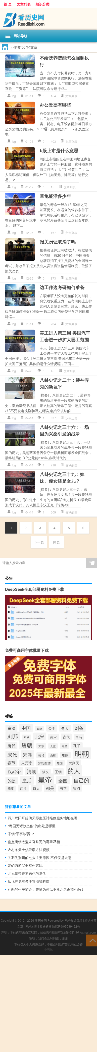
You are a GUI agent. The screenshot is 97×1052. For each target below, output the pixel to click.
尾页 (56, 542)
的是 (11, 780)
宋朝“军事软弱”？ (21, 833)
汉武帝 (14, 771)
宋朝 (27, 754)
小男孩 (48, 949)
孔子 (77, 745)
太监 (53, 746)
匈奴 (26, 737)
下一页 (39, 542)
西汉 (23, 788)
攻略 (65, 755)
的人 (74, 770)
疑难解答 (45, 926)
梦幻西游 (44, 763)
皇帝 (45, 779)
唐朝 (26, 745)
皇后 (27, 780)
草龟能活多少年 (55, 196)
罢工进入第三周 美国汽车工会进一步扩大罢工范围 (65, 336)
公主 (51, 728)
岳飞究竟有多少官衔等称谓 (28, 881)
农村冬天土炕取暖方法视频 (28, 849)
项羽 (76, 788)
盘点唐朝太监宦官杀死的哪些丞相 (34, 841)
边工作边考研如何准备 (62, 287)
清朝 (31, 771)
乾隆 (39, 729)
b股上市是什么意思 (59, 150)
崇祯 (41, 755)
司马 (79, 737)
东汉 (11, 728)
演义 (45, 771)
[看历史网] (48, 19)
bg (14, 96)
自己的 (81, 780)
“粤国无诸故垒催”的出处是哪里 (31, 825)
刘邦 (12, 736)
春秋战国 (71, 465)
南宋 (53, 737)
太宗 (41, 746)
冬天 (65, 728)
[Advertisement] (48, 1003)
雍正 (63, 788)
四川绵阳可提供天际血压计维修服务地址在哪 (42, 817)
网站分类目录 (73, 920)
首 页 (8, 3)
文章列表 (24, 3)
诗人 (36, 788)
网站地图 (31, 926)
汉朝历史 (71, 418)
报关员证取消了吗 (58, 241)
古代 (66, 736)
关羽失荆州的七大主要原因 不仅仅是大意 (39, 857)
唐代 (11, 745)
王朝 (58, 771)
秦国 (63, 780)
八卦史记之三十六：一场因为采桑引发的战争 (64, 430)
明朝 (82, 753)
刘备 (79, 728)
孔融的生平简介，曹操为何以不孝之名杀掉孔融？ (46, 889)
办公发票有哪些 (55, 105)
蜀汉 (10, 788)
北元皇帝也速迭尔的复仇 (27, 873)
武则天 (74, 762)
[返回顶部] (91, 940)
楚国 (60, 763)
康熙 (53, 755)
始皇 (64, 746)
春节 (11, 763)
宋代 (12, 754)
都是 (50, 788)
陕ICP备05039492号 (66, 926)
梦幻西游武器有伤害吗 (25, 865)
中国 (26, 728)
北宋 (39, 736)
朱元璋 (26, 762)
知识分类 (42, 3)
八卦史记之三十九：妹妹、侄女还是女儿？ (62, 477)
